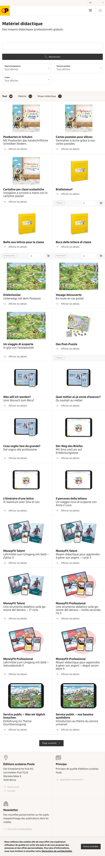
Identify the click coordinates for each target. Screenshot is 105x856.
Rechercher (54, 56)
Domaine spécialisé (63, 66)
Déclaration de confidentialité (57, 851)
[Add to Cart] (48, 256)
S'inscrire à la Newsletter (19, 829)
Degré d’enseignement (13, 66)
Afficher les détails (17, 149)
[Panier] (90, 11)
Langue (7, 77)
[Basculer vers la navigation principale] (100, 11)
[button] (91, 846)
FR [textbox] (90, 3)
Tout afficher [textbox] (11, 69)
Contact (11, 791)
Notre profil (13, 787)
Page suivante (49, 743)
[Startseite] (5, 11)
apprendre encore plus (71, 779)
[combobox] (26, 68)
